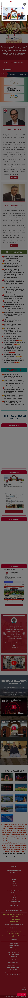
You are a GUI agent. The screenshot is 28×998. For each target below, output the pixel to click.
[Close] (24, 4)
